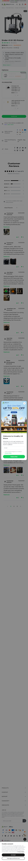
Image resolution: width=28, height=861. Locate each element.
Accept (13, 855)
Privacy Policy (21, 851)
